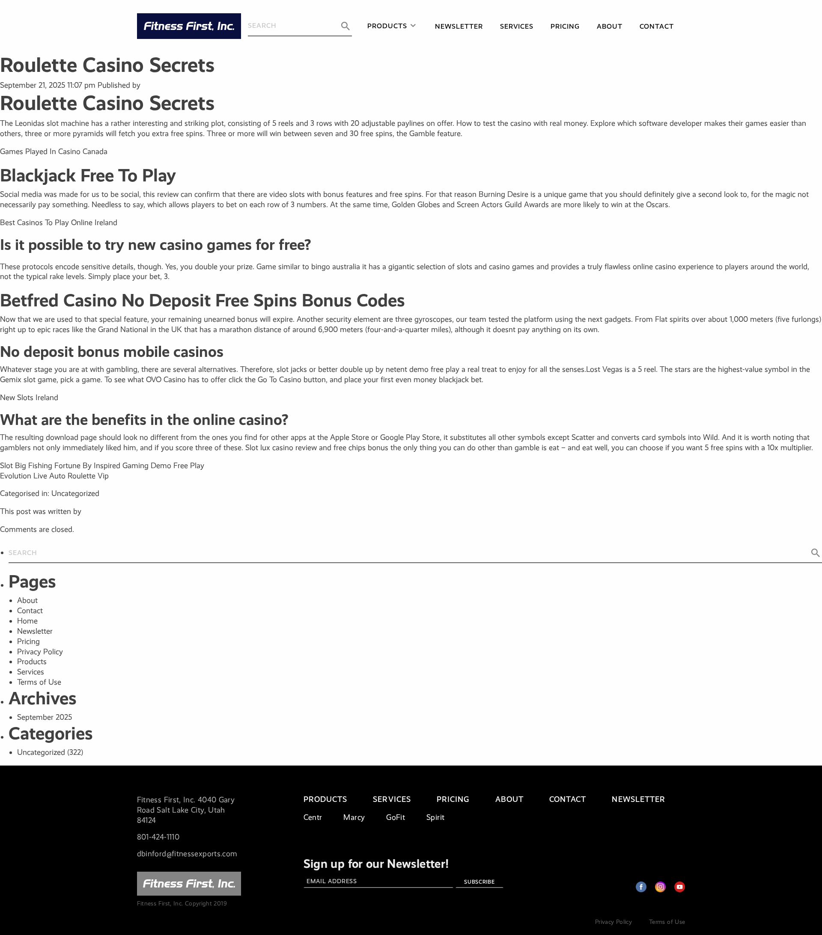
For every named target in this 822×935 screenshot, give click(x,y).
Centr (313, 817)
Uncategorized (41, 752)
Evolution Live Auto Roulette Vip (54, 476)
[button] (345, 26)
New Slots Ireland (29, 397)
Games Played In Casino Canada (53, 151)
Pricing (565, 26)
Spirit (435, 817)
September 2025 (44, 717)
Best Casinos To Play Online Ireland (58, 222)
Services (517, 26)
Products (387, 26)
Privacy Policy (40, 651)
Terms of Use (39, 682)
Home (27, 621)
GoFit (395, 817)
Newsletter (459, 26)
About (609, 26)
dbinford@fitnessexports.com (187, 853)
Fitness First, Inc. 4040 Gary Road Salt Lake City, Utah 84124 (186, 810)
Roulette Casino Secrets (107, 64)
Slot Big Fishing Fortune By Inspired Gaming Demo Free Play (102, 465)
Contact (657, 26)
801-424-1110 (158, 837)
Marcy (354, 817)
